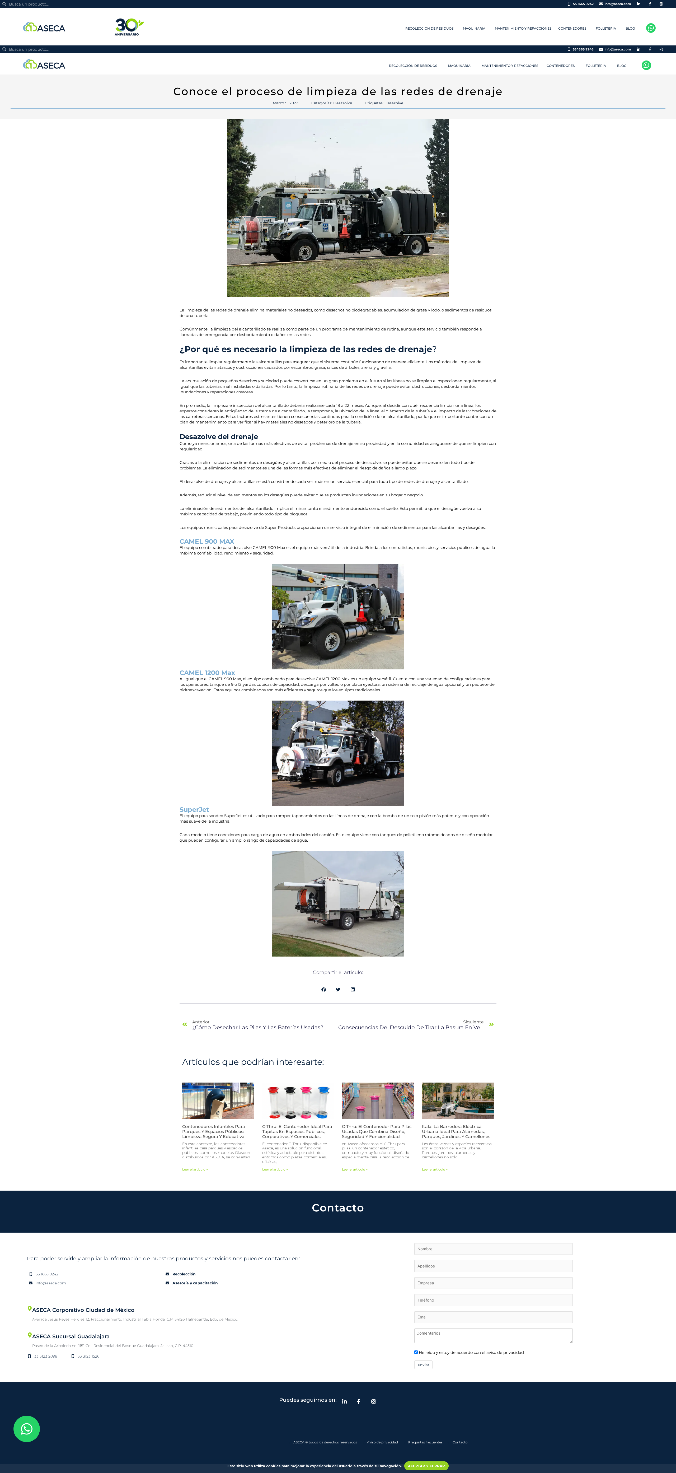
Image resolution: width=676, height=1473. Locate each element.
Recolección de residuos (429, 28)
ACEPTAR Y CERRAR (426, 1466)
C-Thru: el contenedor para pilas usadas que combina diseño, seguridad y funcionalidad (376, 1131)
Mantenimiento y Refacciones (523, 28)
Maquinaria (474, 28)
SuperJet (194, 809)
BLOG (630, 28)
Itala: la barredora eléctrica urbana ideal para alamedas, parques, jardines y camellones (456, 1131)
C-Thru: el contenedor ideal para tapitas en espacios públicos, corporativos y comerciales (297, 1131)
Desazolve (342, 103)
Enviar (423, 1365)
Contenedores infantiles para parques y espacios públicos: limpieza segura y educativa (213, 1131)
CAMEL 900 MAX (207, 541)
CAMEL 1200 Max (207, 673)
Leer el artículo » (195, 1169)
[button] (324, 989)
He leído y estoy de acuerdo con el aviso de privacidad (471, 1352)
